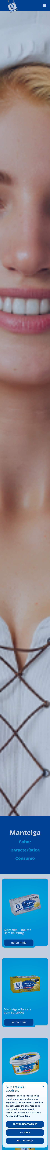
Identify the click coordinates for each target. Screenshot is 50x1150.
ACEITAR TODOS (25, 1140)
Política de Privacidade (18, 1116)
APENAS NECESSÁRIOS (25, 1124)
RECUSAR (25, 1132)
